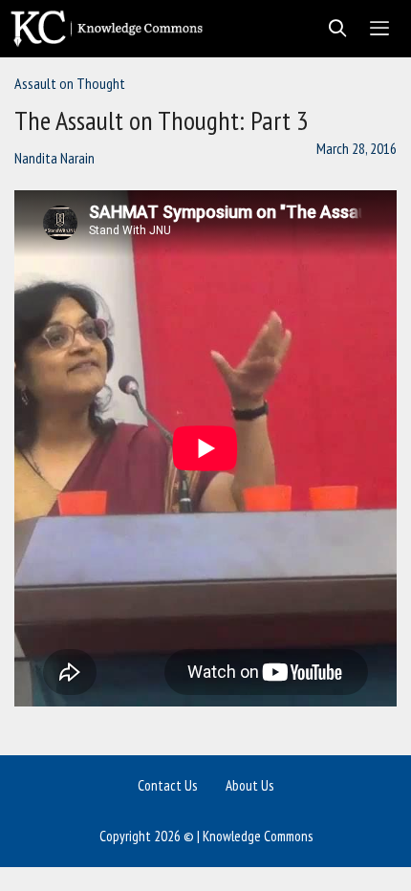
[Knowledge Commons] (111, 28)
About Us (249, 785)
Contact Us (167, 785)
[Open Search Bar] (332, 28)
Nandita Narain (54, 157)
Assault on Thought (69, 83)
